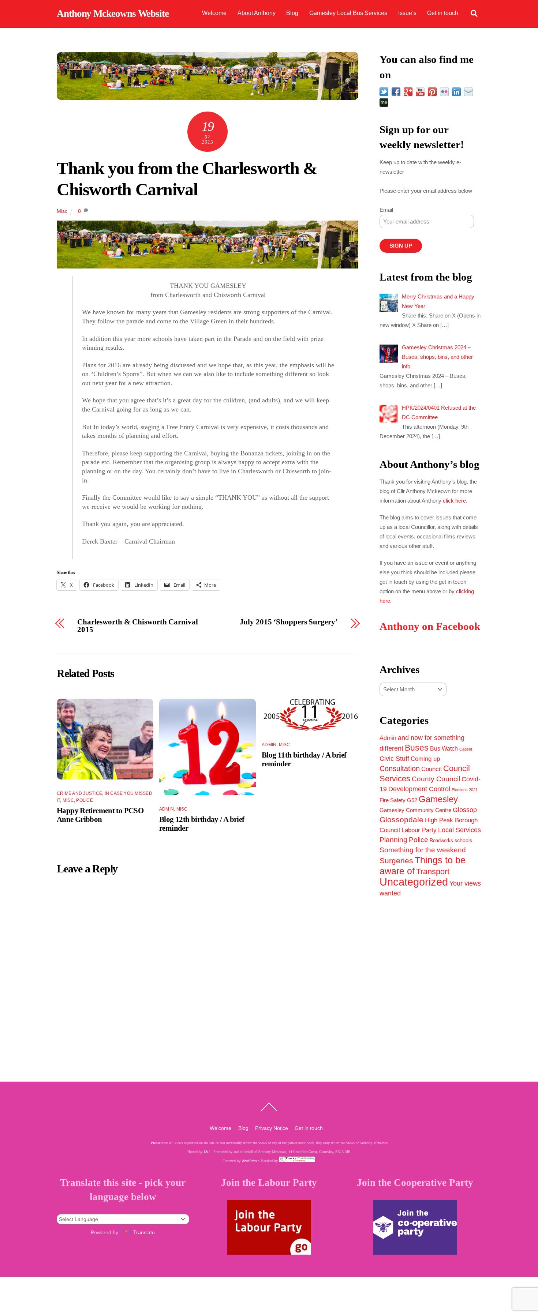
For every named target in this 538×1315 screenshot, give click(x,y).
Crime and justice (79, 793)
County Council (436, 779)
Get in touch (442, 13)
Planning (393, 840)
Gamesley (438, 799)
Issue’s (407, 13)
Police (84, 800)
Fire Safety (393, 800)
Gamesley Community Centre (415, 810)
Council (431, 769)
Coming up (425, 758)
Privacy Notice (271, 1128)
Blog (292, 13)
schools (463, 840)
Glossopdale (401, 819)
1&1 (206, 1152)
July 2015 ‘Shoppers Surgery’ (289, 622)
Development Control (419, 789)
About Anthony (257, 13)
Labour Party (419, 830)
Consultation (400, 768)
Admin (166, 809)
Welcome (214, 13)
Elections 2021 (465, 790)
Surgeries (396, 860)
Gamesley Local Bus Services (348, 13)
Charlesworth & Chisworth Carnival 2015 (137, 626)
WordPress (249, 1161)
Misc (62, 211)
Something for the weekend (423, 850)
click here (454, 500)
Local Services (459, 830)
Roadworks (441, 840)
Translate (144, 1232)
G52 (412, 800)
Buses (417, 747)
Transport (432, 871)
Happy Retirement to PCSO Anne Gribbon (100, 814)
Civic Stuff (394, 758)
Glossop (465, 810)
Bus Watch (444, 748)
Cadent (465, 749)
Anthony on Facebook (430, 626)
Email (386, 210)
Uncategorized (414, 882)
